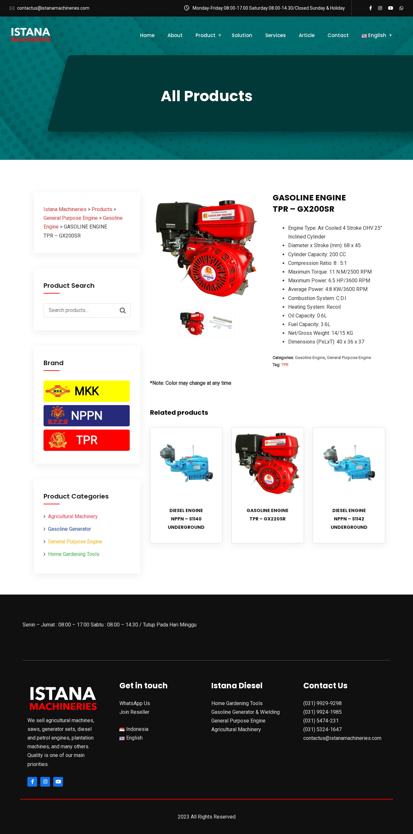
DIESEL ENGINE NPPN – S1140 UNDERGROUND (186, 518)
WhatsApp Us (134, 703)
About (175, 35)
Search (124, 309)
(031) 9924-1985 (322, 712)
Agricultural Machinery (73, 516)
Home (147, 35)
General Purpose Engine (75, 541)
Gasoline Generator (69, 529)
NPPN (87, 415)
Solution (242, 35)
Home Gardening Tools (73, 554)
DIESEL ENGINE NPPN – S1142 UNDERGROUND (349, 518)
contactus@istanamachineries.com (53, 8)
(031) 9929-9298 (322, 703)
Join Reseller (134, 712)
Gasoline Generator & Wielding (245, 712)
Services (275, 35)
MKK (87, 391)
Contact (338, 35)
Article (307, 35)
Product (206, 35)
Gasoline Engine (310, 357)
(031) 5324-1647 (322, 729)
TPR (86, 440)
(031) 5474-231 (321, 721)
